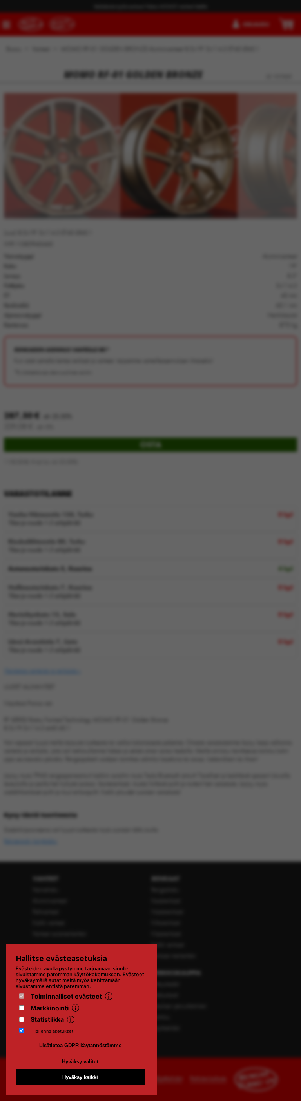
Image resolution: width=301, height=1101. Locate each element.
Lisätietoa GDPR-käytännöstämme (80, 1045)
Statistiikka (47, 1019)
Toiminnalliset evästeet (66, 996)
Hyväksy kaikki (80, 1077)
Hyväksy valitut (80, 1061)
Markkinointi (50, 1008)
